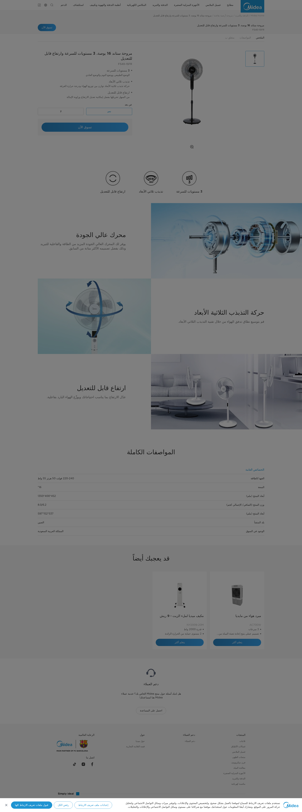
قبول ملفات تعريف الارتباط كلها (31, 805)
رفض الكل (63, 805)
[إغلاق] (6, 805)
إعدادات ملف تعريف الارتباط (93, 805)
